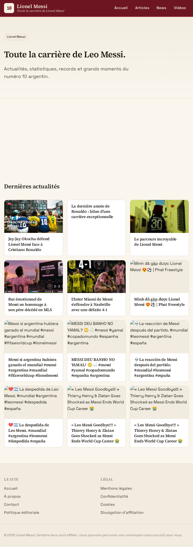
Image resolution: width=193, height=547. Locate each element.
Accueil (121, 8)
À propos (12, 496)
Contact (11, 504)
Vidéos (180, 8)
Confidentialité (114, 496)
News (161, 8)
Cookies (108, 504)
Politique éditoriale (21, 512)
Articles (142, 8)
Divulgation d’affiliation (122, 512)
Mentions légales (116, 488)
